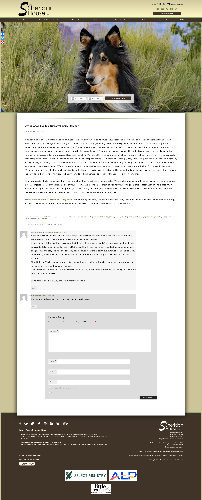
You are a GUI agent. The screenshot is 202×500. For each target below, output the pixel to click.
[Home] (157, 9)
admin (27, 219)
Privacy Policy (153, 460)
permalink (44, 219)
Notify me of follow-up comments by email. (64, 388)
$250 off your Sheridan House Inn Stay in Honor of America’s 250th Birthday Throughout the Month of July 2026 (59, 434)
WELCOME (22, 19)
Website (52, 382)
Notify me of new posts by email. (61, 393)
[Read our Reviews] (26, 423)
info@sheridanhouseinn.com (173, 447)
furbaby (105, 217)
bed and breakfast (66, 217)
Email (53, 371)
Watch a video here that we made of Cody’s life (48, 199)
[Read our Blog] (45, 423)
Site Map (180, 460)
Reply (34, 288)
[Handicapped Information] (176, 9)
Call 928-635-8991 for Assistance (168, 4)
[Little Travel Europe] (101, 495)
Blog (182, 19)
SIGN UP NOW (27, 464)
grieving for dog (115, 217)
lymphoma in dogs (149, 217)
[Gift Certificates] (162, 9)
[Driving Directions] (167, 9)
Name (53, 361)
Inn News (46, 217)
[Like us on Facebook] (20, 423)
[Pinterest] (2, 42)
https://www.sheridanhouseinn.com (171, 439)
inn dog (125, 217)
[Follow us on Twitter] (32, 423)
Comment (54, 331)
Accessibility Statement (168, 460)
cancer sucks (78, 217)
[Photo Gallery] (171, 9)
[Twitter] (2, 38)
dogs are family (96, 217)
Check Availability (118, 98)
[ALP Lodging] (123, 481)
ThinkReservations (176, 451)
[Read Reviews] (65, 423)
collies (86, 217)
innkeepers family (135, 217)
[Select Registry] (86, 481)
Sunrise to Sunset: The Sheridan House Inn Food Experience (41, 442)
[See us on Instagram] (58, 423)
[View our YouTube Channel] (51, 423)
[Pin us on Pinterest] (38, 423)
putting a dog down (164, 217)
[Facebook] (2, 34)
